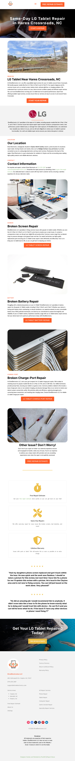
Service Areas (12, 690)
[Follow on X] (35, 722)
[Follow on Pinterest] (43, 722)
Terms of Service (44, 663)
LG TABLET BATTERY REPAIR (37, 320)
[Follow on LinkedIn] (46, 722)
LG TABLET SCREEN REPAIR (37, 245)
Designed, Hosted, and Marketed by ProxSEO (33, 757)
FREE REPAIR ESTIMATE (52, 4)
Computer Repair (44, 701)
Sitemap (10, 711)
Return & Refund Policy (46, 667)
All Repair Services (44, 690)
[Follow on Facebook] (39, 722)
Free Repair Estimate (14, 703)
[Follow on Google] (32, 722)
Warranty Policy (44, 670)
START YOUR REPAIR (37, 101)
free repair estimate (25, 499)
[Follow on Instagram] (28, 722)
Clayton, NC (13, 694)
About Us (10, 707)
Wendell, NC (14, 696)
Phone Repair (43, 694)
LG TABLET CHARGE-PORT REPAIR (37, 399)
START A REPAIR (37, 28)
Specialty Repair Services (46, 708)
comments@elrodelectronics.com (17, 169)
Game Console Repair (45, 705)
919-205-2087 (42, 167)
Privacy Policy (43, 660)
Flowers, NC (13, 699)
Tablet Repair (43, 697)
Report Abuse (51, 757)
